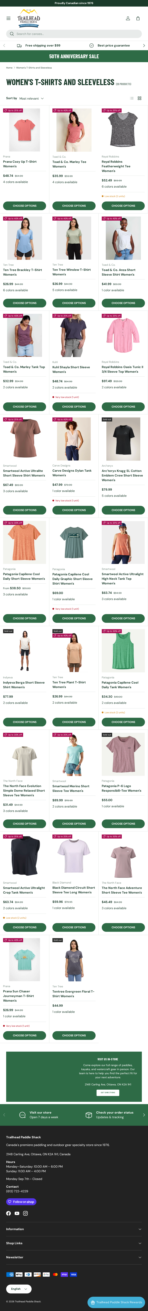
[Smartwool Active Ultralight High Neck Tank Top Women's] (123, 542)
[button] (138, 18)
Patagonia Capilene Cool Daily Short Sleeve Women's (24, 576)
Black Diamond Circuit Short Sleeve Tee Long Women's (73, 890)
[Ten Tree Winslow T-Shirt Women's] (73, 238)
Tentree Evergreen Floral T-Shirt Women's (73, 993)
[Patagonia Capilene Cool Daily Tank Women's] (123, 650)
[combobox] (74, 34)
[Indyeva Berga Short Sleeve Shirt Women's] (24, 650)
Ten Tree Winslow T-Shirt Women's (71, 272)
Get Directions (108, 1093)
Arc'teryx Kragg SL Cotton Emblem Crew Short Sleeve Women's (122, 475)
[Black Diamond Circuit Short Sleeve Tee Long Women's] (73, 856)
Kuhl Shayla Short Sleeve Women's (71, 369)
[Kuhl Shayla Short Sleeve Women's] (74, 335)
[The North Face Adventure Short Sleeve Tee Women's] (123, 856)
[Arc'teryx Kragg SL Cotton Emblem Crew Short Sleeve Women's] (123, 439)
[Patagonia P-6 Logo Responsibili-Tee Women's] (123, 754)
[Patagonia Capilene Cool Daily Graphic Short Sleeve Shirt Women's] (74, 542)
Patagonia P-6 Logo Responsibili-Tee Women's (121, 788)
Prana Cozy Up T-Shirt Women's (20, 164)
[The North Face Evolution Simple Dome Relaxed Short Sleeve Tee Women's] (24, 754)
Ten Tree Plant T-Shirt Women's (69, 684)
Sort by (11, 98)
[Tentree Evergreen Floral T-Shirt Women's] (74, 959)
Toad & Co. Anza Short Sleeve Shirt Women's (118, 272)
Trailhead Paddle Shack (28, 1301)
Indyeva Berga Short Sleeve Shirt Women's (24, 684)
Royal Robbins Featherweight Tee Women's (116, 166)
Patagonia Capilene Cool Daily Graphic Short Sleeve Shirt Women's (72, 579)
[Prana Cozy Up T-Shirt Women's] (24, 129)
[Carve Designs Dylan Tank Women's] (73, 438)
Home (9, 67)
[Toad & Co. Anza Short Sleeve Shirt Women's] (123, 238)
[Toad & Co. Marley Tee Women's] (74, 130)
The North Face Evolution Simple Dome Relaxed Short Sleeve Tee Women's (24, 790)
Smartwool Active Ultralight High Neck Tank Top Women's (123, 578)
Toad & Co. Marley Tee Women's (69, 164)
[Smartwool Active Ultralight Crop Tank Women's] (24, 856)
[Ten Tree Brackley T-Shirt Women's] (24, 238)
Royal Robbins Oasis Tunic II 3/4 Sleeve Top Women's (122, 369)
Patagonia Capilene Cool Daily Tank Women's (120, 684)
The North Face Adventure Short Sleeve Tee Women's (122, 890)
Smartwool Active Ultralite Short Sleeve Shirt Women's (24, 473)
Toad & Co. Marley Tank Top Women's (24, 369)
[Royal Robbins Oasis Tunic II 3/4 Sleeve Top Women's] (123, 335)
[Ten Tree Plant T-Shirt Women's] (73, 650)
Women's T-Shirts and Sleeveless (34, 67)
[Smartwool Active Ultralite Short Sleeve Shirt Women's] (24, 439)
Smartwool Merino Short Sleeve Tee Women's (70, 788)
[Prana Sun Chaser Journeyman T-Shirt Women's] (24, 959)
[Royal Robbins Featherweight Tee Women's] (123, 129)
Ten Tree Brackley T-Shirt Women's (22, 272)
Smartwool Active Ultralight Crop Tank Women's (24, 890)
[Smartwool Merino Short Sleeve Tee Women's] (74, 754)
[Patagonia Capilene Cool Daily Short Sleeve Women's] (24, 542)
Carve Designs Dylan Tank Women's (72, 473)
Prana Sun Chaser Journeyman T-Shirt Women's (18, 996)
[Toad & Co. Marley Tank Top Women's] (24, 335)
